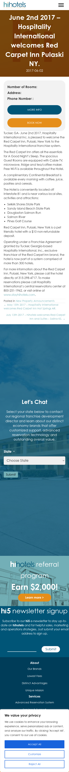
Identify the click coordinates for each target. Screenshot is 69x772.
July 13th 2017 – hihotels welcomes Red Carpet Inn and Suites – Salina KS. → (35, 316)
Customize (34, 754)
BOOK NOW (34, 122)
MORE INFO (34, 109)
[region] (34, 740)
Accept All (34, 744)
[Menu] (61, 5)
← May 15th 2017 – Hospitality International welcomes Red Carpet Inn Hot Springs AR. (31, 306)
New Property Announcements (35, 300)
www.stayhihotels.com (19, 295)
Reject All (34, 764)
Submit (11, 474)
